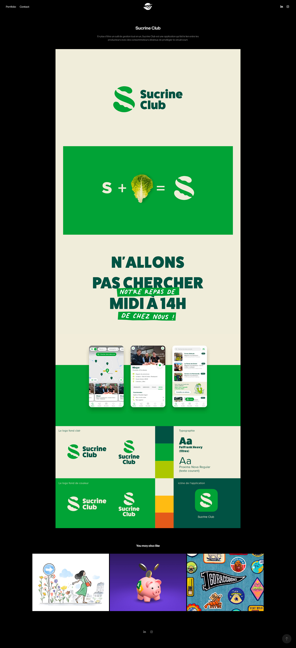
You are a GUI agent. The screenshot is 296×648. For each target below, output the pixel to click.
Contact (24, 6)
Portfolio (11, 6)
